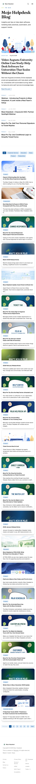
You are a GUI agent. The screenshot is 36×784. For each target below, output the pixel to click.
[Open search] (28, 4)
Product (13, 156)
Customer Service (13, 153)
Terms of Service (16, 762)
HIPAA (15, 766)
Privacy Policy (17, 759)
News (30, 153)
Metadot (16, 750)
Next (32, 726)
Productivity (21, 156)
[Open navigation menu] (32, 4)
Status (4, 768)
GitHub (27, 763)
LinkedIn (27, 766)
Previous (4, 726)
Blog (4, 762)
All (4, 153)
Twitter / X (27, 769)
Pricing (4, 759)
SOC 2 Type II (17, 769)
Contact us (5, 765)
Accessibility (17, 772)
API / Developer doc (29, 760)
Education (23, 153)
